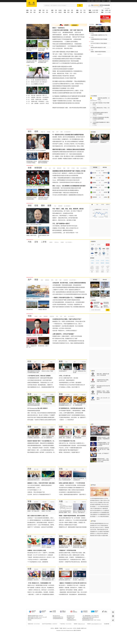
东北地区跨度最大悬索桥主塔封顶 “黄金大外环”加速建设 (66, 58)
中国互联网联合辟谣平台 (71, 620)
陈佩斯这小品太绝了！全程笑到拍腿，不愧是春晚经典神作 (103, 439)
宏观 (31, 12)
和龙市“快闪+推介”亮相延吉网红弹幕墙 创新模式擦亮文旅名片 (43, 417)
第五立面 (33, 95)
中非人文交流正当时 (57, 48)
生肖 (51, 536)
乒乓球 (72, 168)
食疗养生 (76, 394)
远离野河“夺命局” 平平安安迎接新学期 (62, 39)
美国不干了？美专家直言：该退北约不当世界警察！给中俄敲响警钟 (44, 527)
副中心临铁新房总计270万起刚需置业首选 (99, 512)
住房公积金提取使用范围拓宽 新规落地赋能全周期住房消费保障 (68, 287)
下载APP (103, 1)
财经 (30, 205)
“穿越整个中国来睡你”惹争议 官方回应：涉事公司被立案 (66, 100)
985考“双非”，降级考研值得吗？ (67, 380)
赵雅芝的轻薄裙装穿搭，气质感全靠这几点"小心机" (40, 382)
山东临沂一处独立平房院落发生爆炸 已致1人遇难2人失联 (66, 56)
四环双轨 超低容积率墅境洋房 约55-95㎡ (99, 523)
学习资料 (84, 361)
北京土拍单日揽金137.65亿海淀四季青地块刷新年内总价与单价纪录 (69, 294)
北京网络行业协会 (54, 611)
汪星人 (83, 536)
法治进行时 (42, 103)
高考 (67, 361)
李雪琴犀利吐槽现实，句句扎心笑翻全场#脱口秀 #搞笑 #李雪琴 (103, 444)
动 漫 (28, 101)
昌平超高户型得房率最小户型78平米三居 (99, 504)
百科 (56, 280)
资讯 (52, 280)
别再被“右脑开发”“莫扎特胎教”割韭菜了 (69, 450)
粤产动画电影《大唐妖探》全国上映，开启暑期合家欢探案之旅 (43, 587)
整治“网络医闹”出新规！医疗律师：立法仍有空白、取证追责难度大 (44, 452)
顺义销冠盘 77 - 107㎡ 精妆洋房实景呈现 (99, 506)
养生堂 (47, 103)
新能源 (60, 12)
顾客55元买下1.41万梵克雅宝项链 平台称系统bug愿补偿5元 (67, 63)
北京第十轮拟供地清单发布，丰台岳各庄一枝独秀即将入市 (67, 304)
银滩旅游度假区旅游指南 (33, 410)
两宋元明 (52, 469)
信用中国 (29, 620)
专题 (35, 10)
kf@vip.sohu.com (81, 623)
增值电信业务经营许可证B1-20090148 (35, 615)
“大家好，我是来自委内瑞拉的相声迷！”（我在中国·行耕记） (74, 494)
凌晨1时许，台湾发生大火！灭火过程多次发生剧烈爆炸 (73, 520)
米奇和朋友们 (41, 101)
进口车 (97, 263)
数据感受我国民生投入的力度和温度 (61, 37)
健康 (72, 12)
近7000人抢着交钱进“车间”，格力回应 (68, 378)
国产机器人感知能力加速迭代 (76, 34)
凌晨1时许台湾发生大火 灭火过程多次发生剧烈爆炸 (65, 98)
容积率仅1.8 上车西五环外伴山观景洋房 (99, 533)
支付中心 (52, 628)
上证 (92, 204)
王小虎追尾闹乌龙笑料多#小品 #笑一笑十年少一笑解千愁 (103, 449)
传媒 (75, 501)
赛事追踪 (84, 569)
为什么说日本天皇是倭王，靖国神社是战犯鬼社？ (40, 485)
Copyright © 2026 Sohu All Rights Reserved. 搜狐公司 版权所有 (68, 630)
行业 (55, 205)
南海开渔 (65, 34)
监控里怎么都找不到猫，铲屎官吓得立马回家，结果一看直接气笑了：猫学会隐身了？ (80, 552)
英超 (43, 10)
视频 (56, 10)
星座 (29, 536)
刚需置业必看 (96, 303)
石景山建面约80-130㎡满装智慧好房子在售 (99, 514)
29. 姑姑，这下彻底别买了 (103, 453)
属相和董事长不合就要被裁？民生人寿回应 (63, 88)
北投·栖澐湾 (102, 288)
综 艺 (28, 103)
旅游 (68, 10)
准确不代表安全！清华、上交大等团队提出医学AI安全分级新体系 (44, 450)
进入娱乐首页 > (67, 131)
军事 (31, 10)
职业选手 (76, 569)
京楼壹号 (96, 305)
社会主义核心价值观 (105, 17)
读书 (75, 469)
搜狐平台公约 (83, 628)
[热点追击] (99, 24)
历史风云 (52, 501)
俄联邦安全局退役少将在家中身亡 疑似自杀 (63, 75)
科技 (30, 316)
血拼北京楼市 (97, 302)
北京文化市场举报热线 (85, 611)
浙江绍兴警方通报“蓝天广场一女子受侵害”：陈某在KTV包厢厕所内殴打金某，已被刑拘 (81, 518)
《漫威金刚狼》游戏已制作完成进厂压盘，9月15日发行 (73, 592)
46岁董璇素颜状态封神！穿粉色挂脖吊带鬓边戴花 (40, 378)
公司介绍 (74, 628)
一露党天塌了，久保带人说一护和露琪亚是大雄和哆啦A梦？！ (43, 594)
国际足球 (59, 168)
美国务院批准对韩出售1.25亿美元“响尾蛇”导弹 (64, 78)
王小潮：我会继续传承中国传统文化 (39, 79)
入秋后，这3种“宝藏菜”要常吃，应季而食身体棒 (71, 412)
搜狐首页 (31, 3)
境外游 (43, 394)
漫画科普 (44, 569)
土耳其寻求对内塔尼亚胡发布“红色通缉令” (63, 69)
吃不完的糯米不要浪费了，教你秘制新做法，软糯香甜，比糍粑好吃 (76, 410)
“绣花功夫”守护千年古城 (78, 37)
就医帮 (51, 427)
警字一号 (45, 95)
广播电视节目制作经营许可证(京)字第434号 (90, 617)
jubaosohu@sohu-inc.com (96, 623)
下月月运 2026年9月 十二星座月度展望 (37, 559)
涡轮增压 (102, 263)
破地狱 (33, 99)
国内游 (35, 394)
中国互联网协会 (75, 611)
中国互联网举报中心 (33, 611)
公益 (109, 10)
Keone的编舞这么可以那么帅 (37, 83)
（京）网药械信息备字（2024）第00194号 (90, 615)
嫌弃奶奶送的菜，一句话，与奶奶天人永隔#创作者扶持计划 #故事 (103, 460)
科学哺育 (76, 427)
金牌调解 (36, 103)
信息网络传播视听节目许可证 (87, 618)
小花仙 (47, 101)
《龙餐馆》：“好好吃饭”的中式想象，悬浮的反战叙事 (72, 485)
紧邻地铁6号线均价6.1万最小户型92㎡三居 (99, 500)
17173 (106, 12)
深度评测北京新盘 (107, 307)
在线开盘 (65, 280)
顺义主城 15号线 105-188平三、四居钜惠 (99, 527)
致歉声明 (84, 501)
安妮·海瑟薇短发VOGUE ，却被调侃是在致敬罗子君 (40, 387)
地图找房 (47, 280)
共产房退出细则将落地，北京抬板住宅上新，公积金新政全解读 (68, 302)
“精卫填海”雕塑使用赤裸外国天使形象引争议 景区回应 (66, 103)
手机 (57, 316)
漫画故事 (36, 569)
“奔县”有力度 (77, 32)
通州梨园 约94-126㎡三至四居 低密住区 (99, 525)
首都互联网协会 (96, 611)
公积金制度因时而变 (57, 41)
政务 (109, 12)
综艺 (57, 131)
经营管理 (60, 205)
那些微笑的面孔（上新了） (34, 487)
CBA (50, 168)
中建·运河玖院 (103, 297)
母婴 (72, 10)
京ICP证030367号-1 (71, 615)
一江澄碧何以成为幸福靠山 (71, 41)
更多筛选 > (107, 257)
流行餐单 (67, 394)
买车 (56, 12)
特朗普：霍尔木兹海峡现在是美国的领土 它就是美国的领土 (67, 71)
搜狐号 (93, 370)
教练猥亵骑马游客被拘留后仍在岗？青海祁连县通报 (65, 61)
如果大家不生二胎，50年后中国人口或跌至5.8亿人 (72, 443)
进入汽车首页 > (69, 242)
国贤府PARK (92, 297)
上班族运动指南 (77, 39)
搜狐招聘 (56, 628)
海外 (60, 280)
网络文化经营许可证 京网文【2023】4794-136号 (37, 617)
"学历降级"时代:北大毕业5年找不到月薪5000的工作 (72, 384)
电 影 (28, 99)
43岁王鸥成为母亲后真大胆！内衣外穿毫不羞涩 (39, 380)
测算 (35, 536)
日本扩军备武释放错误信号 (59, 46)
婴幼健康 (84, 427)
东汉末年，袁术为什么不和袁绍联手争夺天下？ (39, 494)
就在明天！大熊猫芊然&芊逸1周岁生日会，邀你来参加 (73, 561)
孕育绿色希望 (77, 43)
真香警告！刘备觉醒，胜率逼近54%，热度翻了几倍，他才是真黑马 (76, 587)
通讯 (40, 316)
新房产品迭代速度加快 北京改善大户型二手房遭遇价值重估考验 (68, 306)
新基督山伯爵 (38, 99)
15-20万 (102, 260)
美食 (61, 394)
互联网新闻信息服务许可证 (58, 617)
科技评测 (52, 316)
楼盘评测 (106, 305)
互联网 (35, 316)
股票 (49, 205)
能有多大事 (39, 95)
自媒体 (50, 242)
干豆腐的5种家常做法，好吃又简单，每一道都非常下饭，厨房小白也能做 (77, 417)
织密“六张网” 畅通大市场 (76, 30)
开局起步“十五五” (56, 32)
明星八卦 (43, 131)
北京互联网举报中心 (44, 611)
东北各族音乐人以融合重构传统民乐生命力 (70, 492)
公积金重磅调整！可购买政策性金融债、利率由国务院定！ (67, 285)
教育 (68, 12)
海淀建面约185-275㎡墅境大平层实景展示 (99, 531)
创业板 (102, 204)
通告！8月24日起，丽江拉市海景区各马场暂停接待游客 (41, 412)
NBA (47, 10)
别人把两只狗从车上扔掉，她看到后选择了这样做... (72, 555)
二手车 (44, 242)
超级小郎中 (39, 97)
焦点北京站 (106, 302)
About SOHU (69, 628)
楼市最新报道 (106, 303)
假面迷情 (33, 97)
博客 (97, 10)
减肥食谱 (84, 394)
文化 (81, 10)
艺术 (83, 469)
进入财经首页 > (67, 205)
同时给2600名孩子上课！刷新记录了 (39, 81)
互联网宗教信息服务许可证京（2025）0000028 (91, 620)
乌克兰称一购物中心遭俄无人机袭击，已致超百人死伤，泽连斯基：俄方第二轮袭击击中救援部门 (83, 522)
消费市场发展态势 (57, 34)
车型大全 (56, 242)
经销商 (62, 242)
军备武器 (44, 501)
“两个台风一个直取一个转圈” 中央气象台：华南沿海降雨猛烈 (67, 54)
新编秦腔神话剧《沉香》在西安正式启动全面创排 (71, 490)
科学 (61, 316)
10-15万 (97, 260)
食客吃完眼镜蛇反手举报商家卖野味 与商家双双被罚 (65, 86)
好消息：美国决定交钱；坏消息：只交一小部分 (64, 73)
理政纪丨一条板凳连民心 (58, 27)
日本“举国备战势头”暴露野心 (75, 46)
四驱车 (92, 263)
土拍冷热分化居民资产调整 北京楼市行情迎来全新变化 (66, 300)
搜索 (108, 309)
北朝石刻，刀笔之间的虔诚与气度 (36, 492)
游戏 (84, 12)
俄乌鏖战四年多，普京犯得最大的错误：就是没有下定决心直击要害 (44, 522)
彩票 (97, 12)
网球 (77, 168)
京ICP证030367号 (56, 615)
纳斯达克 (108, 204)
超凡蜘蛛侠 (45, 99)
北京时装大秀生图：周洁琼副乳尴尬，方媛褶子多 (40, 384)
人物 (43, 361)
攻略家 (51, 394)
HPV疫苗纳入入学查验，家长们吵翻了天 (69, 387)
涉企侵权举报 (106, 623)
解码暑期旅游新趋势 (68, 32)
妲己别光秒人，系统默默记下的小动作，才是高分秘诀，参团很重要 (76, 585)
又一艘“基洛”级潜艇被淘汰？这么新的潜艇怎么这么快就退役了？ (43, 520)
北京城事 (91, 24)
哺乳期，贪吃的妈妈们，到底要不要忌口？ (70, 452)
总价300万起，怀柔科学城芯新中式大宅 (99, 529)
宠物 (61, 536)
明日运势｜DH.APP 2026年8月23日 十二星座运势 (40, 555)
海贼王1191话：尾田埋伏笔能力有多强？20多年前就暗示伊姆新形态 (44, 585)
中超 (54, 168)
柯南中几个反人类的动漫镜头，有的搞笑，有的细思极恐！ (42, 592)
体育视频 (38, 168)
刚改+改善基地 (96, 307)
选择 (32, 103)
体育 (30, 168)
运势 (43, 536)
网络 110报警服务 (64, 611)
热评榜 (93, 12)
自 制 (28, 97)
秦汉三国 (36, 469)
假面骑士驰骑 (34, 101)
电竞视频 (67, 569)
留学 (75, 361)
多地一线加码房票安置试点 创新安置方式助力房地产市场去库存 (68, 292)
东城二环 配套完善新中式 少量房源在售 (99, 508)
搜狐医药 (36, 427)
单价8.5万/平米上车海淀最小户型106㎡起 (99, 502)
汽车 (30, 242)
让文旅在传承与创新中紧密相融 (60, 30)
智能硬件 (45, 316)
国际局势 (36, 501)
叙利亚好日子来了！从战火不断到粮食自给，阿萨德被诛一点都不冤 (44, 524)
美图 (61, 131)
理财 (35, 12)
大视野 (106, 10)
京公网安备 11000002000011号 (35, 618)
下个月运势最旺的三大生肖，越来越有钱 (37, 561)
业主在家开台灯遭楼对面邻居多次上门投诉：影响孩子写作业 (67, 83)
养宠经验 (67, 536)
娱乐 (30, 131)
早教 (67, 427)
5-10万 (92, 260)
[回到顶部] (113, 624)
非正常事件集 (46, 97)
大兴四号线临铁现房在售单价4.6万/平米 (99, 498)
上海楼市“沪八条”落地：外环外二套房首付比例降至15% (66, 289)
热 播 (28, 95)
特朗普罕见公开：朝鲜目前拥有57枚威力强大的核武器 (72, 527)
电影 (53, 131)
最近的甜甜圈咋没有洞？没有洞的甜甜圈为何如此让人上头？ (74, 415)
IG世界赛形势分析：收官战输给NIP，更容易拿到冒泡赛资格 (74, 594)
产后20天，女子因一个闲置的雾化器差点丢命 (70, 447)
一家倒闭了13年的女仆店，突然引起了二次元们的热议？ (41, 590)
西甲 (68, 168)
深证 (97, 204)
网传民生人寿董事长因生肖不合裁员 (68, 524)
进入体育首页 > (83, 168)
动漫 (81, 12)
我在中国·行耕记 (68, 48)
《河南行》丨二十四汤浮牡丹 (66, 419)
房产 (30, 280)
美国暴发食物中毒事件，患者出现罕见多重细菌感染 (40, 443)
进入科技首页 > (71, 316)
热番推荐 (52, 569)
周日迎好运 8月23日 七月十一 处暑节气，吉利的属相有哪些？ (43, 552)
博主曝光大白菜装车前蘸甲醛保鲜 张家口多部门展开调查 (66, 92)
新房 (43, 12)
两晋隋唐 (44, 469)
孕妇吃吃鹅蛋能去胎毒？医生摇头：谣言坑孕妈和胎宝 (72, 445)
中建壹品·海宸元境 (93, 288)
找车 (108, 244)
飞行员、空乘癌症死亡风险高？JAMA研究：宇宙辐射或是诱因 (43, 447)
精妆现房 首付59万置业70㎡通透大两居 (99, 535)
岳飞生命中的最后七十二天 (34, 490)
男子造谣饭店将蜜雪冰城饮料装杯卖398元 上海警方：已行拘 (67, 90)
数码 (65, 316)
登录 (110, 1)
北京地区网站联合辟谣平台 (58, 618)
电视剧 (60, 10)
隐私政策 (78, 628)
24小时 (94, 10)
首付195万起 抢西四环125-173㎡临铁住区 (99, 510)
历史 (84, 10)
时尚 (29, 361)
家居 (47, 12)
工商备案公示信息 (70, 618)
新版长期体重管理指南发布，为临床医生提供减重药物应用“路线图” (44, 445)
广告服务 (60, 628)
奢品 (51, 361)
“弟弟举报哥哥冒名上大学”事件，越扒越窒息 (70, 382)
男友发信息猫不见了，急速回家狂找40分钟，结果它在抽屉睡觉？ (75, 559)
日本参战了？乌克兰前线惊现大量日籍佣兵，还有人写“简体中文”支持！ (45, 518)
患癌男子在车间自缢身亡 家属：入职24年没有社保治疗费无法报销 (69, 107)
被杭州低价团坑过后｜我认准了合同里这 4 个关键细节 (41, 415)
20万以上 (107, 260)
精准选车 (107, 263)
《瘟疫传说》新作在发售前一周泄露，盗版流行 (71, 590)
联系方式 (65, 628)
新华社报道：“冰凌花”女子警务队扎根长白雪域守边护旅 (41, 419)
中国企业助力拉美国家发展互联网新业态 (62, 43)
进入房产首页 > (72, 280)
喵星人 (75, 536)
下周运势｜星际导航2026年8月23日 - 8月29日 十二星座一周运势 (43, 557)
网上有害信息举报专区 (105, 21)
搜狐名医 (44, 427)
